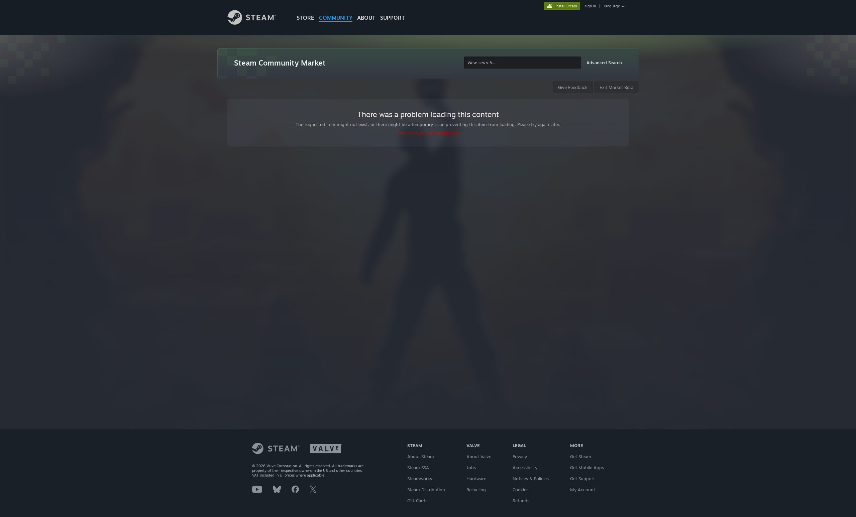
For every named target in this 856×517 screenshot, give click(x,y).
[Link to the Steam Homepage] (256, 18)
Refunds (521, 500)
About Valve (478, 456)
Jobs (471, 467)
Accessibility (525, 467)
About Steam (420, 456)
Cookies (520, 489)
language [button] (612, 6)
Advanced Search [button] (604, 62)
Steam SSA (418, 467)
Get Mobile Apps (587, 467)
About (366, 17)
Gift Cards (417, 500)
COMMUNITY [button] (335, 17)
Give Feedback (572, 87)
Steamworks (419, 478)
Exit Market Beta (616, 87)
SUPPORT (392, 17)
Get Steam (580, 456)
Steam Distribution (426, 489)
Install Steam (566, 6)
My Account (582, 489)
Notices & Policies (531, 478)
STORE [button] (305, 17)
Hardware (476, 478)
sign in (590, 6)
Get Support (582, 478)
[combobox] (522, 63)
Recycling (476, 489)
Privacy (520, 456)
